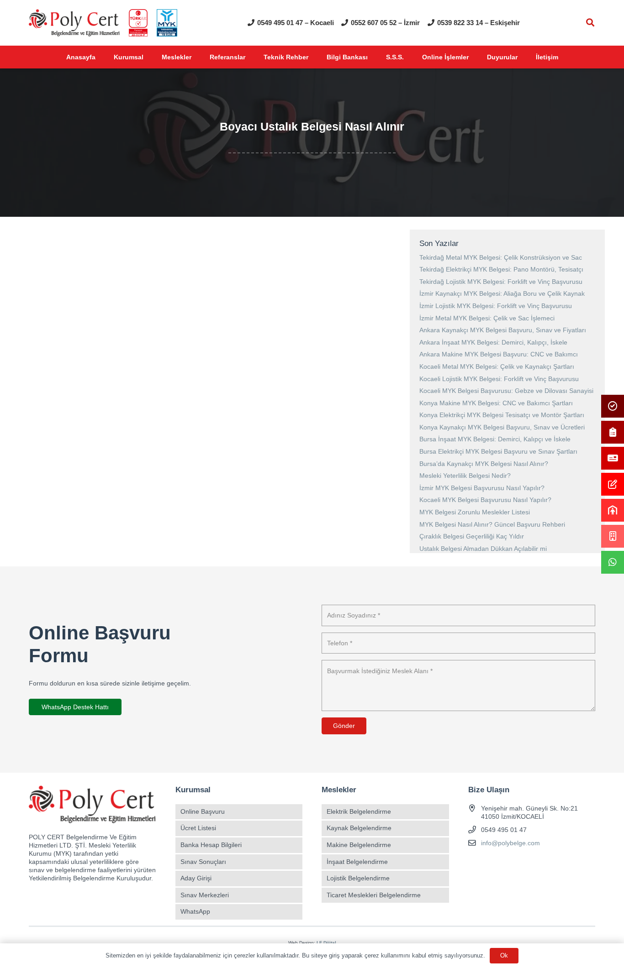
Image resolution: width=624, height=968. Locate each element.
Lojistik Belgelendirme (358, 878)
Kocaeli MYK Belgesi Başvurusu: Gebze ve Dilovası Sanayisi (506, 390)
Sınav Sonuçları (203, 861)
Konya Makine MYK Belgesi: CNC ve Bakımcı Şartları (496, 403)
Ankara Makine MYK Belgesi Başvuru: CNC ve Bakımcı (498, 354)
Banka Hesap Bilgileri (211, 844)
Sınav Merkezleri (204, 895)
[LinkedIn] (524, 865)
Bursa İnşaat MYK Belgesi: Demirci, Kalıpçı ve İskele (495, 439)
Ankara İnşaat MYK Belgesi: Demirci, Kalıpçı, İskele (493, 342)
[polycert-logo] (74, 23)
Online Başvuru (202, 811)
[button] (590, 22)
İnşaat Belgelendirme (357, 861)
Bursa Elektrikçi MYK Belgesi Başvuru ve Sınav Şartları (498, 451)
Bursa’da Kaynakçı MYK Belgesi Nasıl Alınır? (483, 463)
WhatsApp (195, 911)
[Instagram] (492, 865)
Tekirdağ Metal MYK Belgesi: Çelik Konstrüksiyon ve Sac (500, 257)
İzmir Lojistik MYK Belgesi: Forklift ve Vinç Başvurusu (495, 305)
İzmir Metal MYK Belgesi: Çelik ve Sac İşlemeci (487, 318)
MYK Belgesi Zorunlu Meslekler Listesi (474, 512)
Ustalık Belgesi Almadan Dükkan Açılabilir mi (483, 548)
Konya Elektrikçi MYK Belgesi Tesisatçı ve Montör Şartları (501, 415)
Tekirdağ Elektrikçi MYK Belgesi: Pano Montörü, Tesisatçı (501, 269)
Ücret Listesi (198, 828)
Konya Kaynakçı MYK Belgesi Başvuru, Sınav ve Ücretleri (502, 427)
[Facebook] (476, 865)
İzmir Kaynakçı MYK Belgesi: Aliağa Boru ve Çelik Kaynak (502, 293)
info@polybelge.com (510, 843)
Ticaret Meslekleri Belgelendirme (374, 895)
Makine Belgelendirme (359, 844)
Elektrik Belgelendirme (359, 811)
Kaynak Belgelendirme (359, 828)
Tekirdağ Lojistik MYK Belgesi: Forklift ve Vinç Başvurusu (500, 281)
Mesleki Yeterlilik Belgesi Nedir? (465, 475)
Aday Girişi (196, 878)
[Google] (508, 865)
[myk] (167, 23)
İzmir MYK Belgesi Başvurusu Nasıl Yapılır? (482, 488)
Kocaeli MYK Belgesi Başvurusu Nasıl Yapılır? (485, 499)
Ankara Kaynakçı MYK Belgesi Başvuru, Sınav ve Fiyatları (502, 330)
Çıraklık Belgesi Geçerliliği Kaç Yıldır (471, 536)
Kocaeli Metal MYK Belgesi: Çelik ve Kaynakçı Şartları (496, 366)
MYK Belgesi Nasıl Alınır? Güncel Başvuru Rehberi (492, 524)
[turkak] (138, 23)
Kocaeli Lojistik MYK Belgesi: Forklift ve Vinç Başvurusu (499, 378)
